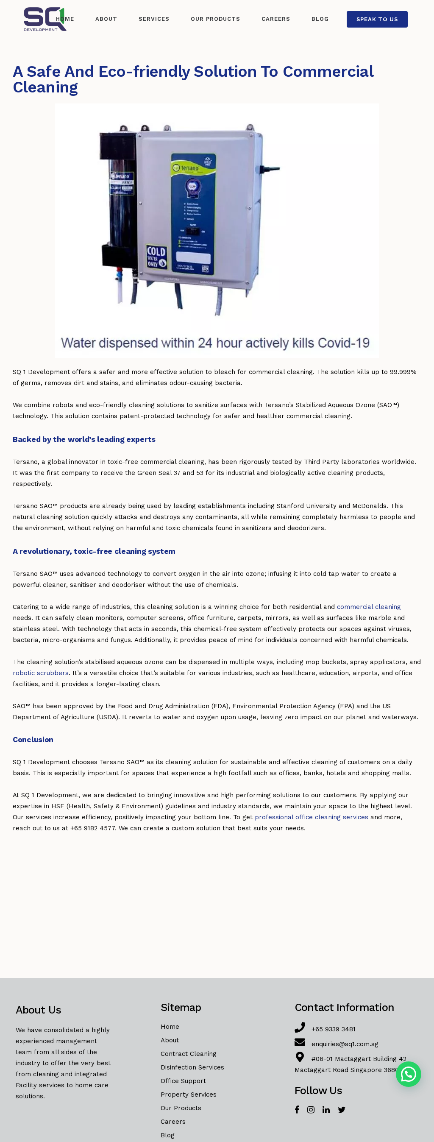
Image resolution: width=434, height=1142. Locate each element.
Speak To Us (377, 19)
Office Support (183, 1081)
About (170, 1040)
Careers (173, 1121)
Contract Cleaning (189, 1054)
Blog (168, 1135)
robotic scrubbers (41, 673)
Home (170, 1026)
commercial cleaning (369, 607)
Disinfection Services (192, 1067)
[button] (408, 1074)
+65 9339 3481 (334, 1029)
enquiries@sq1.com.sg (345, 1044)
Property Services (189, 1094)
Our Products (181, 1108)
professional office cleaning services (311, 817)
